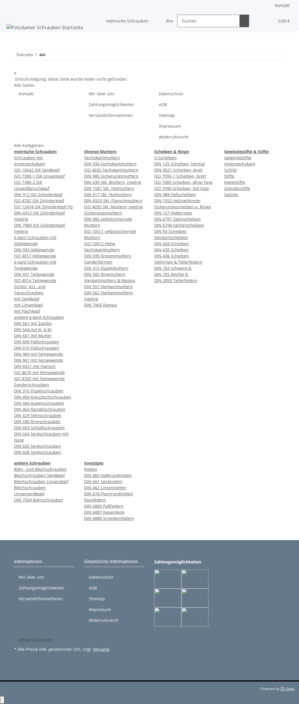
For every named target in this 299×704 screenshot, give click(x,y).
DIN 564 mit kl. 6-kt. (33, 329)
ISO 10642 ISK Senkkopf (37, 170)
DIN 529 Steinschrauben (38, 415)
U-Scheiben (165, 157)
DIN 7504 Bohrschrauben (38, 500)
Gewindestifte (237, 157)
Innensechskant (239, 164)
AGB (163, 104)
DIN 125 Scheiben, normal (179, 164)
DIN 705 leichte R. (171, 274)
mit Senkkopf (26, 299)
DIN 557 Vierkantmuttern (108, 286)
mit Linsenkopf (28, 305)
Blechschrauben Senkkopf (39, 475)
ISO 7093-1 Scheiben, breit (180, 176)
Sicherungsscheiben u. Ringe (182, 207)
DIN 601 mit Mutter (33, 335)
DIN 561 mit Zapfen (33, 323)
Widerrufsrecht (174, 137)
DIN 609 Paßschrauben (36, 342)
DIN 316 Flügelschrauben (38, 391)
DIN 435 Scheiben (171, 249)
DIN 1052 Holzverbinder (177, 200)
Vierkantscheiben (171, 237)
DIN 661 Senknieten (103, 481)
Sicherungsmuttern (103, 213)
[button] (258, 21)
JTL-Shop (287, 688)
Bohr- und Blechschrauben (40, 469)
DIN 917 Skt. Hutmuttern (108, 194)
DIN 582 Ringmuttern (105, 274)
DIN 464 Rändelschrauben (39, 409)
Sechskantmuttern (102, 157)
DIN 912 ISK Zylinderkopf (38, 194)
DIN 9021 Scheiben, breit (178, 170)
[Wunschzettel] (267, 21)
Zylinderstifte (237, 188)
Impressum (170, 126)
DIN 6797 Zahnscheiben (177, 219)
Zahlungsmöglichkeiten (111, 104)
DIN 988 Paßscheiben (175, 194)
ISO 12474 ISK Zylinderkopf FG (43, 207)
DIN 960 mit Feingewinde (38, 354)
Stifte (229, 176)
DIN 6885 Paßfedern (104, 506)
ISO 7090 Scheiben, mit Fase (181, 188)
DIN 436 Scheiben (171, 256)
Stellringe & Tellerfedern (178, 262)
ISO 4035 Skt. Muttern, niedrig (113, 207)
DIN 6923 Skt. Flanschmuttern (113, 200)
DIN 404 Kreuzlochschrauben (42, 397)
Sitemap (167, 115)
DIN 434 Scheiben (171, 243)
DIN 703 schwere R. (173, 268)
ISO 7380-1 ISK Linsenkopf (39, 176)
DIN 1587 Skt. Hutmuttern (109, 188)
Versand (101, 649)
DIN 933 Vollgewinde (34, 249)
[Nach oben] (2, 700)
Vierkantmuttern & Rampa (109, 280)
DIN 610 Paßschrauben (36, 348)
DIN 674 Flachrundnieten (108, 494)
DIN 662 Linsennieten (105, 487)
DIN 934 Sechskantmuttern (110, 164)
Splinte (231, 194)
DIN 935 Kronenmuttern (107, 256)
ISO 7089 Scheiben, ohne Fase (183, 182)
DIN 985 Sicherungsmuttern (111, 176)
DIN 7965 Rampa (100, 305)
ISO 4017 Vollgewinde (35, 256)
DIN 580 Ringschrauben (37, 421)
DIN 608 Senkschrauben (37, 452)
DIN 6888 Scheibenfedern (109, 518)
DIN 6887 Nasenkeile (104, 512)
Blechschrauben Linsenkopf (41, 481)
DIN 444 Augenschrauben (39, 403)
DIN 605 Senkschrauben (37, 446)
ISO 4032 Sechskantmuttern (111, 170)
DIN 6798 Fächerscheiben (179, 225)
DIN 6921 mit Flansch (34, 366)
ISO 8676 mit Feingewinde (39, 372)
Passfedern (95, 500)
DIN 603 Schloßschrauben (39, 427)
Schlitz (230, 170)
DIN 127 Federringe (173, 213)
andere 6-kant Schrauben (39, 317)
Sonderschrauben (31, 385)
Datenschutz (171, 93)
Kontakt (282, 5)
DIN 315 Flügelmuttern (106, 268)
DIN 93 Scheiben (170, 231)
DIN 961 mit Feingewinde (38, 360)
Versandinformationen (111, 115)
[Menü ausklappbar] (12, 16)
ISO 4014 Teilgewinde (35, 280)
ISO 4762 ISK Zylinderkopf (39, 200)
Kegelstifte (234, 182)
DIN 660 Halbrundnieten (108, 475)
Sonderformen (98, 262)
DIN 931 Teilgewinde (34, 274)
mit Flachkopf (27, 311)
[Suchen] (244, 21)
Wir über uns (101, 93)
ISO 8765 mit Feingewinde (39, 378)
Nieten (90, 469)
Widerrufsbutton (35, 640)
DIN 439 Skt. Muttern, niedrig (112, 182)
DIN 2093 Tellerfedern (175, 280)
